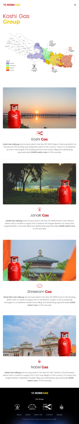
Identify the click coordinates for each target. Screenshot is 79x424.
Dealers (59, 415)
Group (27, 415)
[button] (75, 5)
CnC (55, 419)
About (19, 415)
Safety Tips (38, 415)
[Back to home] (11, 5)
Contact (49, 415)
